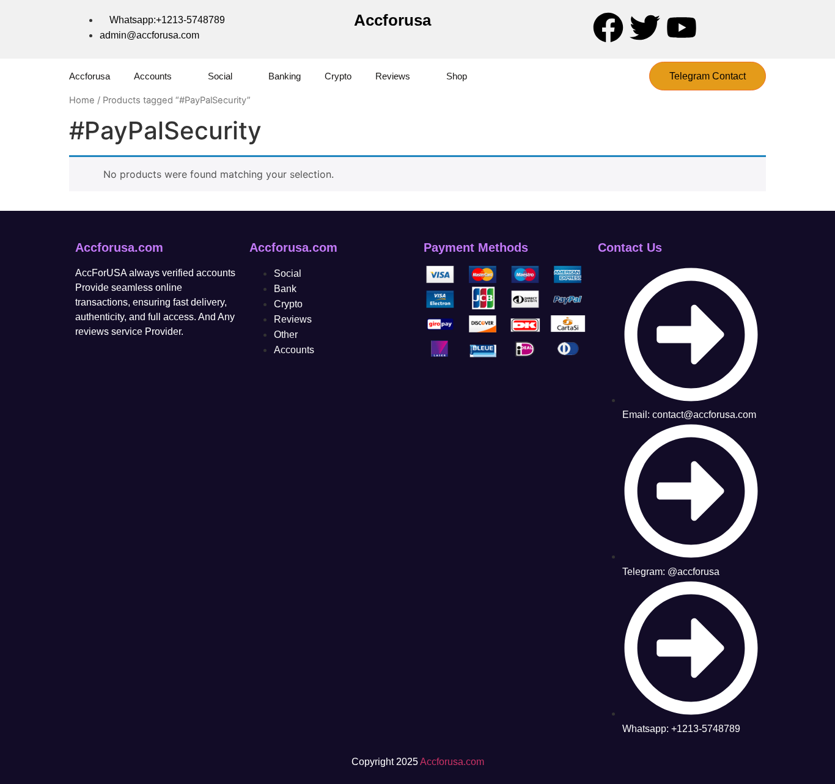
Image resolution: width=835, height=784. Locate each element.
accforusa (89, 76)
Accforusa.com (452, 762)
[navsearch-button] (629, 76)
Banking (284, 76)
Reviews (392, 76)
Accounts (153, 76)
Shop (456, 76)
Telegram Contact (707, 76)
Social (220, 76)
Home (82, 100)
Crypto (338, 76)
